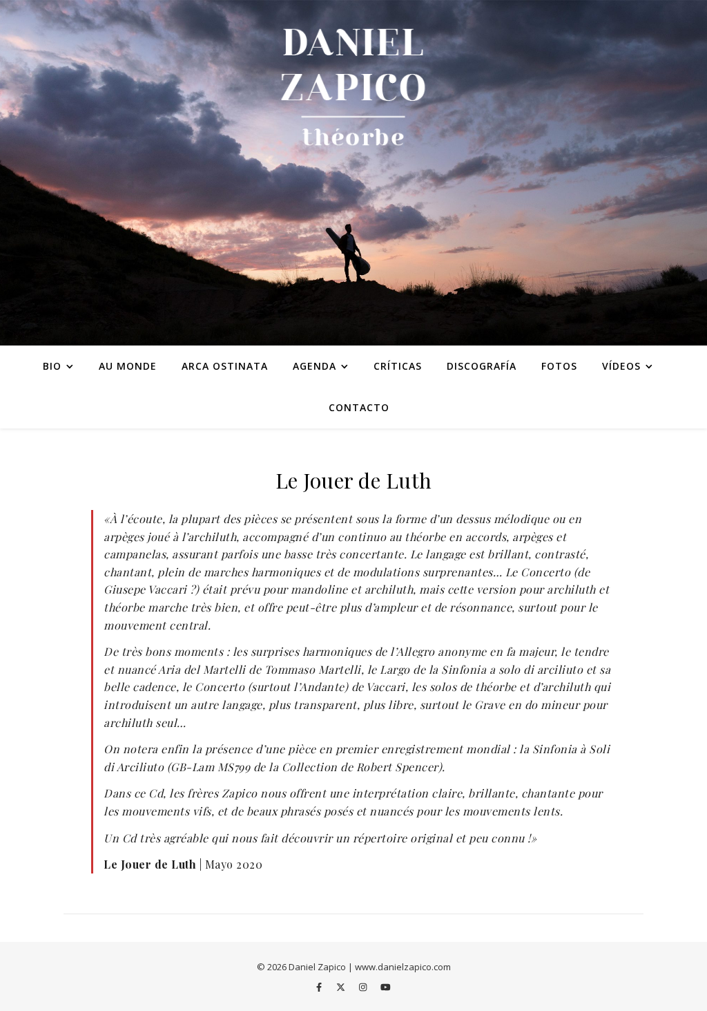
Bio (52, 365)
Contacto (359, 407)
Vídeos (621, 365)
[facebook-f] (320, 987)
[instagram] (364, 987)
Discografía (481, 365)
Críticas (398, 365)
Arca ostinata (225, 365)
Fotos (559, 365)
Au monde (128, 365)
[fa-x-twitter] (341, 987)
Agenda (314, 365)
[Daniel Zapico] (353, 173)
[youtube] (385, 987)
